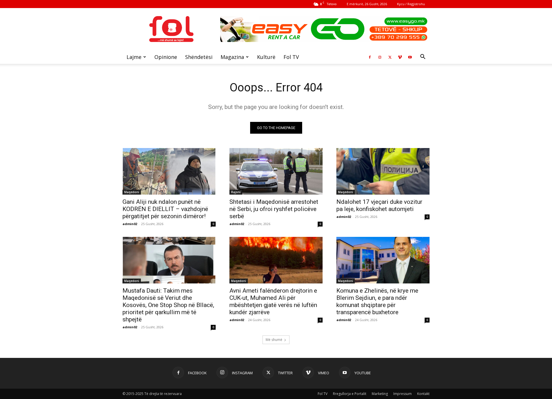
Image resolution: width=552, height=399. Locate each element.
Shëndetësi (198, 56)
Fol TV (291, 56)
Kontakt (423, 393)
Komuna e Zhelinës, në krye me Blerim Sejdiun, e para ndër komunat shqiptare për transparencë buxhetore (377, 301)
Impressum (402, 393)
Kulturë (266, 56)
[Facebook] (369, 57)
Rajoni (236, 192)
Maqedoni (131, 192)
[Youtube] (410, 57)
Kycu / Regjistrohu (411, 4)
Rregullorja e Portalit (349, 393)
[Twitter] (390, 57)
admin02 (129, 224)
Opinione (165, 56)
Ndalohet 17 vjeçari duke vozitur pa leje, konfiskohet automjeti (379, 205)
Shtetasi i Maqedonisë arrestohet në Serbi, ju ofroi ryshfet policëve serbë (273, 209)
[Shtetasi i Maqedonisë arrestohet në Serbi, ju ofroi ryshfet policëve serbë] (276, 171)
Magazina (232, 56)
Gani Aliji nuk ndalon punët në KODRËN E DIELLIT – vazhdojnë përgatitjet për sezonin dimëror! (165, 209)
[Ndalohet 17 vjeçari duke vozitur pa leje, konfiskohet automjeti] (383, 171)
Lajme (133, 56)
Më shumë (274, 339)
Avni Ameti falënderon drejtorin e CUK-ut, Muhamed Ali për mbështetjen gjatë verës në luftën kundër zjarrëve (273, 301)
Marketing (380, 393)
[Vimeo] (400, 57)
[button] (423, 57)
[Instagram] (379, 57)
